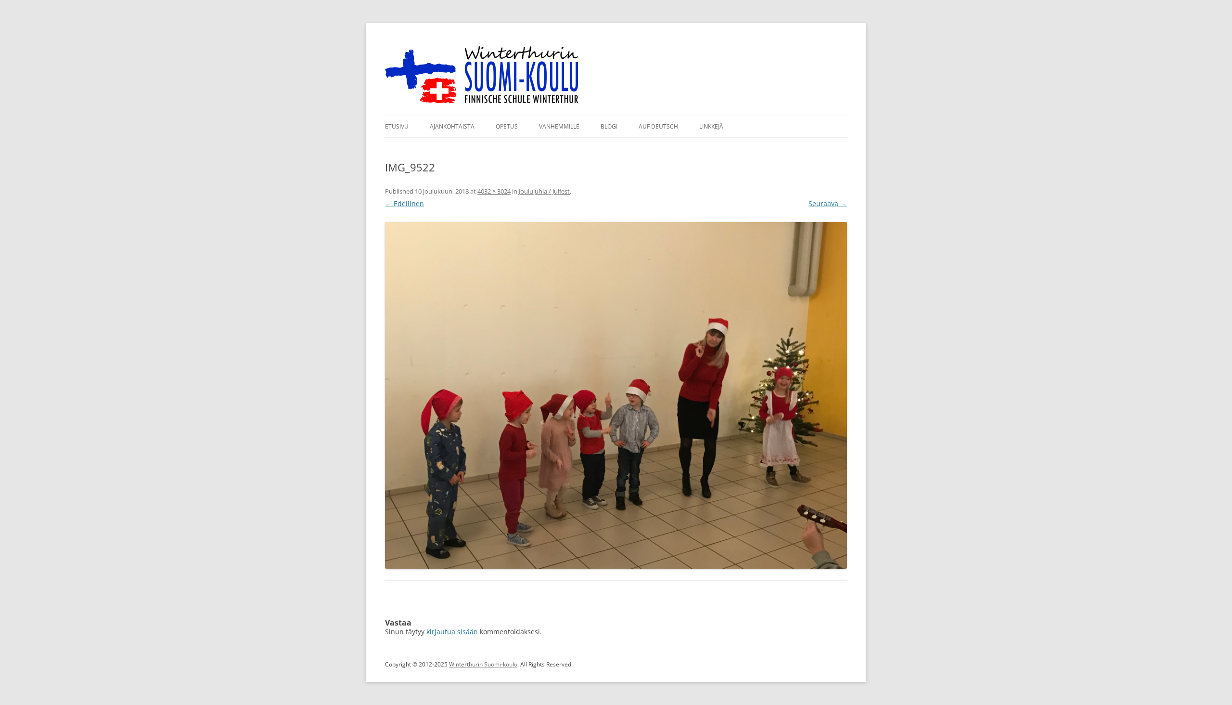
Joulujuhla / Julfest (544, 191)
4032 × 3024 (494, 191)
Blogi (609, 126)
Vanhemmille (559, 126)
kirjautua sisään (452, 631)
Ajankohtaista (452, 126)
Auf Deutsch (658, 126)
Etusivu (397, 126)
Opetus (507, 126)
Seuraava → (827, 203)
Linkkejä (711, 126)
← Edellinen (404, 203)
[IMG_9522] (616, 395)
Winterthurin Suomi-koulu (483, 664)
